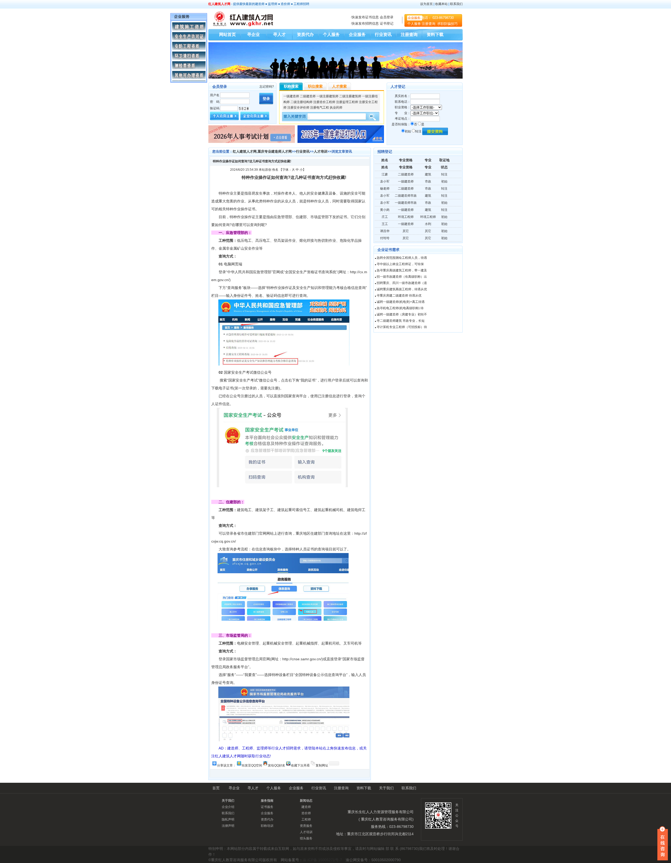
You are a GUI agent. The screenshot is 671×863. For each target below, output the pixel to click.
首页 (216, 788)
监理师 (272, 4)
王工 (385, 224)
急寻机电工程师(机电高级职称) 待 (400, 308)
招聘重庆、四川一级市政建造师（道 (402, 283)
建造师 (259, 4)
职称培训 (267, 826)
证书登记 (386, 23)
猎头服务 (306, 838)
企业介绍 (228, 807)
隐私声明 (228, 819)
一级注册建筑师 (327, 96)
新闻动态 (306, 800)
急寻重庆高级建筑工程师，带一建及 (402, 270)
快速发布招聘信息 (365, 23)
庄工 (385, 217)
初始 (408, 131)
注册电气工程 (319, 107)
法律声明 (228, 826)
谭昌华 (384, 231)
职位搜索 (315, 86)
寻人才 (279, 34)
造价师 (285, 4)
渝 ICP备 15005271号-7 (322, 860)
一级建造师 (291, 96)
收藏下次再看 (300, 765)
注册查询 (429, 24)
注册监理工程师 (347, 102)
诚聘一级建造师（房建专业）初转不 (402, 314)
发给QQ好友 (276, 765)
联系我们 (456, 4)
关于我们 (386, 788)
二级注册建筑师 (350, 96)
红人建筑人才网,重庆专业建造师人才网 (262, 151)
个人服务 (414, 24)
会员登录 (386, 17)
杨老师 (384, 188)
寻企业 (253, 34)
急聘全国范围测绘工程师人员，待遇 (402, 258)
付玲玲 (384, 238)
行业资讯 (383, 34)
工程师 (298, 4)
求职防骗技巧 (447, 24)
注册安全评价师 (298, 107)
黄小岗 (384, 210)
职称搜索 (291, 86)
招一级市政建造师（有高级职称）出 (402, 276)
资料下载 (435, 34)
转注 (418, 131)
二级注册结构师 (301, 102)
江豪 (385, 174)
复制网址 (322, 765)
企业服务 (414, 18)
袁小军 (384, 181)
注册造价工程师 (324, 102)
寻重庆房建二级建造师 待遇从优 (399, 295)
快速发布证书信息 (365, 17)
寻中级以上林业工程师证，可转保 (400, 264)
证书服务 (267, 807)
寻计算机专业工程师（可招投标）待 (402, 327)
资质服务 (306, 826)
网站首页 (227, 34)
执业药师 (336, 107)
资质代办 (305, 34)
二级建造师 (308, 96)
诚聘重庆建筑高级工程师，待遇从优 (402, 289)
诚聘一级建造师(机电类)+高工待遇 (401, 302)
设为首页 (426, 4)
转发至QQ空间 (252, 765)
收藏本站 (441, 4)
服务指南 (267, 800)
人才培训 (320, 151)
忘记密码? (266, 86)
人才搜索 (339, 86)
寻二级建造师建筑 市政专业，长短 (401, 321)
